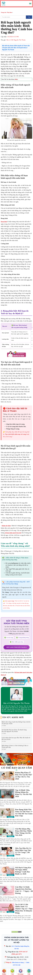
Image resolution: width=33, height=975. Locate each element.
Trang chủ (3, 12)
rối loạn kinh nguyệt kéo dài (13, 532)
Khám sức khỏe (6, 525)
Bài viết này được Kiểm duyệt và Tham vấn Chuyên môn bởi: (16, 47)
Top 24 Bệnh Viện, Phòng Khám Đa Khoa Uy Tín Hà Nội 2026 (23, 793)
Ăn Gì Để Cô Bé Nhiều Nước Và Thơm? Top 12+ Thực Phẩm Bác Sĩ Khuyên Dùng (24, 908)
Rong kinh (4, 221)
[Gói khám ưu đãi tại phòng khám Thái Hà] (16, 759)
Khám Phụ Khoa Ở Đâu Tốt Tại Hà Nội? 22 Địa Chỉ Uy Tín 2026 (23, 775)
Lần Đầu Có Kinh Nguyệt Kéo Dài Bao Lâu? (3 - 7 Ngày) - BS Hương (24, 890)
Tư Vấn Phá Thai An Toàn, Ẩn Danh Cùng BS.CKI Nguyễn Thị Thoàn (14, 730)
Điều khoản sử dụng (18, 962)
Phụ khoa (9, 12)
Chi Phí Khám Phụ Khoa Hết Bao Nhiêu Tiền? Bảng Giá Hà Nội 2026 (23, 832)
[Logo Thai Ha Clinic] (4, 3)
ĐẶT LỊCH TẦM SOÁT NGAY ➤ (17, 647)
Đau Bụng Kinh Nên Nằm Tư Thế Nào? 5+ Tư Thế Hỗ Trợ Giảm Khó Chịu (24, 812)
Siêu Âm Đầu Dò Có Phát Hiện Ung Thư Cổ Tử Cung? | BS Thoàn (23, 851)
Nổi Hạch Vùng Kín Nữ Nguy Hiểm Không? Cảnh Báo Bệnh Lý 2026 (23, 870)
